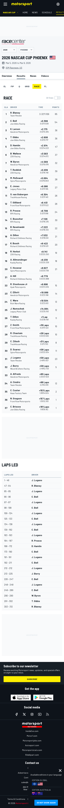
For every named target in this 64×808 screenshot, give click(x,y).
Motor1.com (32, 736)
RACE (36, 86)
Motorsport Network (26, 803)
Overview (7, 75)
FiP (12, 86)
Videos (45, 75)
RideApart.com (32, 755)
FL (45, 86)
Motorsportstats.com (32, 750)
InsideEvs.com (32, 731)
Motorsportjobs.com (32, 740)
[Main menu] (5, 4)
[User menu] (58, 4)
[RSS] (47, 714)
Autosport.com (32, 745)
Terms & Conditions (16, 799)
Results (21, 75)
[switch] (53, 97)
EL (5, 86)
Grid (27, 86)
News (33, 75)
